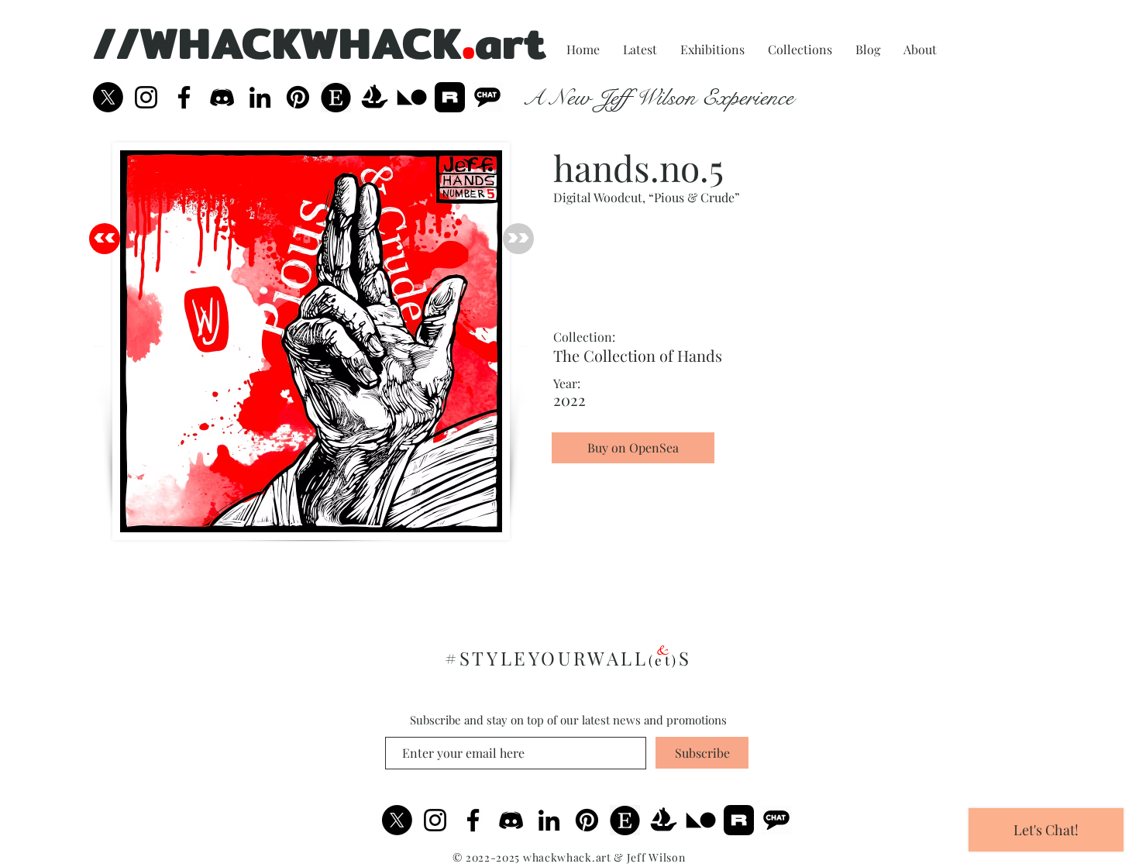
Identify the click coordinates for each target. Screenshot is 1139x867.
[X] (108, 97)
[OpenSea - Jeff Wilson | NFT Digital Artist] (374, 97)
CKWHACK (352, 42)
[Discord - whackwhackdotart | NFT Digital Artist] (511, 820)
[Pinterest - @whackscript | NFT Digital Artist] (587, 820)
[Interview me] (488, 97)
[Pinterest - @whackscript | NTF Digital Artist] (298, 97)
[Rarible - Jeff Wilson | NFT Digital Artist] (450, 97)
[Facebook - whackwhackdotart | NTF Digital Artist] (184, 97)
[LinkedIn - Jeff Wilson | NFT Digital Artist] (549, 820)
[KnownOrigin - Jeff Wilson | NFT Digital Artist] (701, 820)
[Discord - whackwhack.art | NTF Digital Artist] (222, 97)
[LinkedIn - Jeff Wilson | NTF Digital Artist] (260, 97)
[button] (633, 475)
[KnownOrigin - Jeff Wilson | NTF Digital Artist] (412, 97)
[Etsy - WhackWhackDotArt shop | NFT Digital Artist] (625, 820)
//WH (152, 42)
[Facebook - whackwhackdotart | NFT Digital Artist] (473, 820)
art (510, 42)
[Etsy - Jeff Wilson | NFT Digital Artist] (336, 97)
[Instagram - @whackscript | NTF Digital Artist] (146, 97)
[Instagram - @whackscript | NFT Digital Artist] (435, 820)
